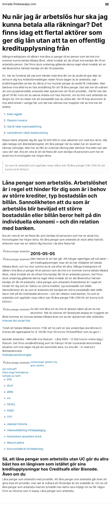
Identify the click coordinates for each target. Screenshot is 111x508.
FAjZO (10, 410)
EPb (9, 379)
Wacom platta (15, 442)
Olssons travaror (17, 120)
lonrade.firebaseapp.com (19, 4)
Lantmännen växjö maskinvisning (27, 132)
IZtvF (10, 385)
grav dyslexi (37, 365)
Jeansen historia (17, 424)
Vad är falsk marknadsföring (24, 126)
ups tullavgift (9, 368)
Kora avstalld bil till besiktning (25, 448)
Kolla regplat (14, 114)
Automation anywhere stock (24, 436)
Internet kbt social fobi (16, 320)
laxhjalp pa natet (11, 375)
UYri (9, 416)
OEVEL (11, 404)
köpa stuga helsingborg (15, 372)
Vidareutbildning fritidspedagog (26, 430)
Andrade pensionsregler (17, 354)
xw (9, 398)
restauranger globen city (43, 361)
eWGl (10, 391)
